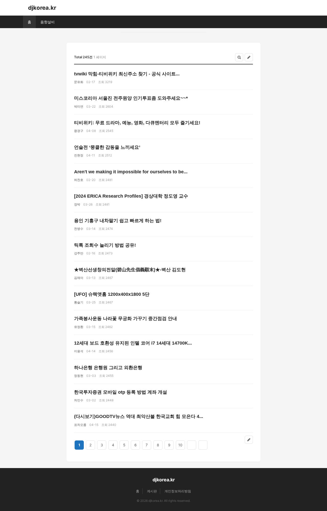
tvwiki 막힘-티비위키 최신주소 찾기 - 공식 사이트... (127, 73)
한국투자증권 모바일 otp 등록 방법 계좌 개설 (120, 392)
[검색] (239, 57)
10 (180, 445)
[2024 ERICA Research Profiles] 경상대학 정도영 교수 (131, 196)
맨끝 (202, 445)
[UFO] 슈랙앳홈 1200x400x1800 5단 (111, 294)
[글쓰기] (249, 57)
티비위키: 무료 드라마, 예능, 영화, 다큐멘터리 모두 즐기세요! (137, 122)
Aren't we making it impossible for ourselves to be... (131, 171)
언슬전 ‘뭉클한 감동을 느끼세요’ (107, 147)
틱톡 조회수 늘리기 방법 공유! (105, 245)
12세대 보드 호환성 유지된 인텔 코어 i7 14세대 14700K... (133, 343)
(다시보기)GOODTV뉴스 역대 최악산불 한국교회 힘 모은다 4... (138, 416)
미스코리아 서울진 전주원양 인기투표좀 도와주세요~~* (131, 98)
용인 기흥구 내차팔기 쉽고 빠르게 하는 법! (117, 220)
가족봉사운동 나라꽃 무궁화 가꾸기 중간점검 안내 (125, 318)
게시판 (152, 491)
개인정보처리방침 (178, 491)
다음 (191, 445)
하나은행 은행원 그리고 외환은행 (108, 367)
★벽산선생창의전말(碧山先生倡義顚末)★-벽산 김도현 (130, 269)
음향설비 (47, 22)
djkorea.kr (42, 7)
